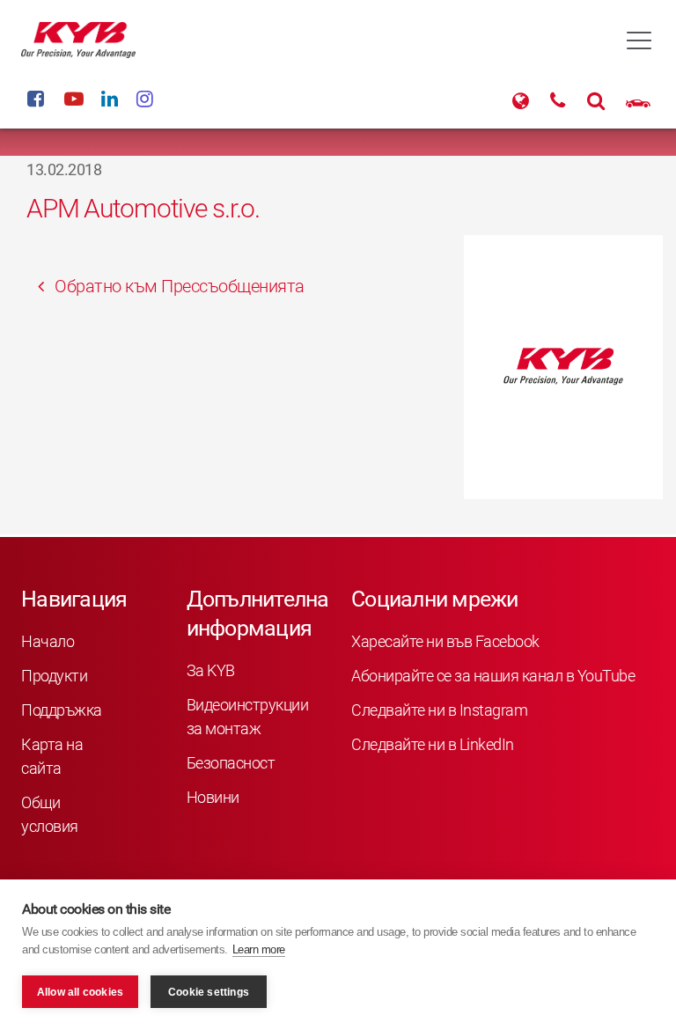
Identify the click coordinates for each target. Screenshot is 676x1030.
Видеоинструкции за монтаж (248, 716)
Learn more (258, 949)
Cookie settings (208, 992)
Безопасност (231, 763)
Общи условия (49, 814)
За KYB (211, 670)
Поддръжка (61, 710)
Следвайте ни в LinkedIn (432, 744)
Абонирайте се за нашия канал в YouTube (493, 675)
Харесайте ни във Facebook (445, 641)
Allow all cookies (80, 992)
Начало (47, 641)
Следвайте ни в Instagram (439, 710)
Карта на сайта (52, 756)
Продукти (54, 675)
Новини (213, 797)
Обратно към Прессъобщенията (178, 286)
